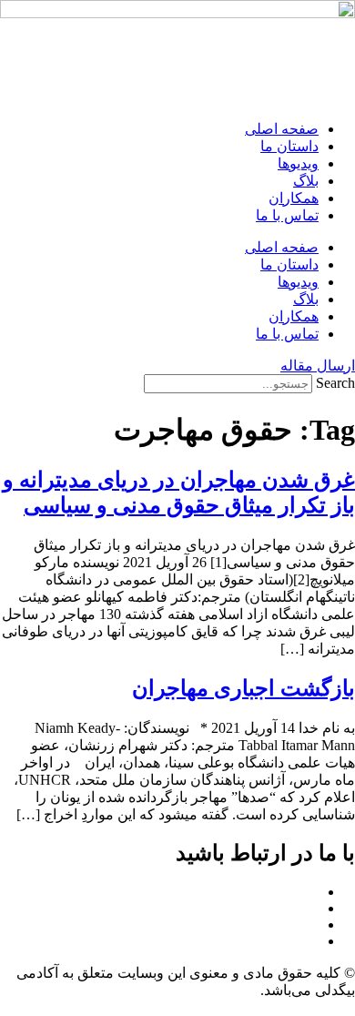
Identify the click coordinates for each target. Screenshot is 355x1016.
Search (335, 383)
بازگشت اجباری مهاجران (243, 688)
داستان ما (289, 146)
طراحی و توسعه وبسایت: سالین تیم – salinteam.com (200, 1007)
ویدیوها (298, 163)
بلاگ (306, 180)
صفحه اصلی (282, 129)
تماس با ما (287, 215)
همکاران (294, 198)
